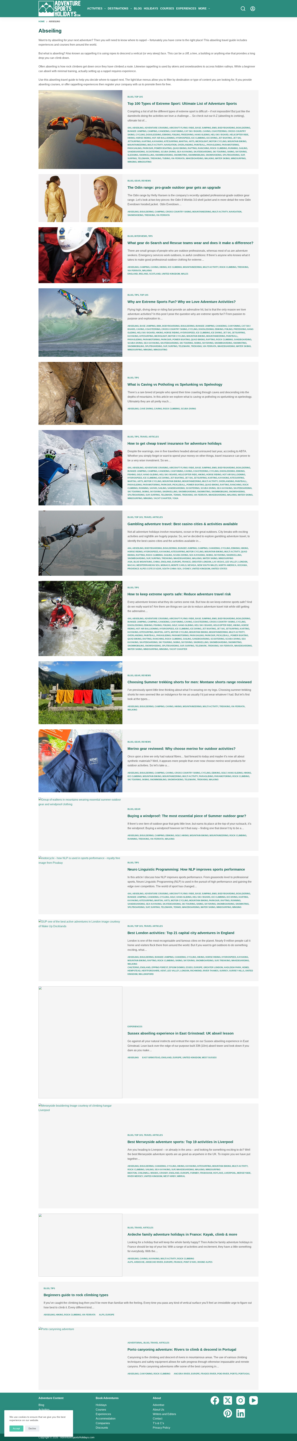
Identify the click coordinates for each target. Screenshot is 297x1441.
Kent (163, 970)
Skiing (230, 152)
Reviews (146, 181)
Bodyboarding (226, 128)
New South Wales (207, 565)
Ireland (143, 274)
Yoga (175, 498)
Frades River (208, 1374)
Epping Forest (160, 967)
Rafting (192, 148)
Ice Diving (211, 138)
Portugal (244, 1374)
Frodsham (206, 1173)
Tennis (177, 495)
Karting (146, 141)
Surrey (223, 970)
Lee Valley (231, 562)
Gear (137, 181)
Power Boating (163, 148)
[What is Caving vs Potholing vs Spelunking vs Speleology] (80, 393)
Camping (152, 131)
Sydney (187, 568)
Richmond (196, 970)
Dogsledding (153, 134)
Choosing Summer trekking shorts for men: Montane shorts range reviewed (190, 682)
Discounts (102, 1427)
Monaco (165, 565)
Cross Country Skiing (178, 212)
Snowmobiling (196, 155)
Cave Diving (146, 409)
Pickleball (178, 485)
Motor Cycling (218, 141)
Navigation (170, 145)
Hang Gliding (202, 134)
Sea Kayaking (184, 152)
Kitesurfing (171, 141)
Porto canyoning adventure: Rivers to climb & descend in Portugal (182, 1349)
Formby (194, 1173)
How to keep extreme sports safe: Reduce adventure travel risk (179, 594)
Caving (207, 131)
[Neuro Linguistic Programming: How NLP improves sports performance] (80, 885)
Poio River (223, 1374)
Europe (176, 562)
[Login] (252, 8)
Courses (167, 8)
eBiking (166, 134)
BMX (214, 128)
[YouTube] (253, 1400)
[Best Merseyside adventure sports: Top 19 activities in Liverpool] (80, 1155)
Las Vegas (218, 562)
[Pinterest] (227, 1413)
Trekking (155, 158)
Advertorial (135, 1343)
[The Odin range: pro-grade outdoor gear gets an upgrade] (80, 198)
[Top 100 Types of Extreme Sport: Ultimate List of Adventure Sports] (80, 129)
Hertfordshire (151, 970)
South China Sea (172, 568)
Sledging (133, 155)
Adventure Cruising (156, 128)
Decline (32, 1428)
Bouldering (243, 128)
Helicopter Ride (239, 134)
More (202, 8)
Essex (189, 967)
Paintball (200, 145)
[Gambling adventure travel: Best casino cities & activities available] (80, 543)
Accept (16, 1428)
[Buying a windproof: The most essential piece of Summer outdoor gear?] (80, 824)
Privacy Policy (161, 1427)
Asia (130, 562)
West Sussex (209, 1057)
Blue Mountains (143, 562)
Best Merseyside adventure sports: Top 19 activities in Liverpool (180, 1142)
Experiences (186, 8)
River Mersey (135, 1176)
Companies (103, 1423)
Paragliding (214, 145)
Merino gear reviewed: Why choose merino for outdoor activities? (181, 749)
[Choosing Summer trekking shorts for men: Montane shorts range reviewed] (80, 692)
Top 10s (138, 97)
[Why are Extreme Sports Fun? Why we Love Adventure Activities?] (80, 322)
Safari (153, 488)
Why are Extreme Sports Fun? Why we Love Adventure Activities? (182, 302)
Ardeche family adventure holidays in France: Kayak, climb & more (182, 1234)
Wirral (181, 1176)
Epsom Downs (177, 967)
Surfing (132, 158)
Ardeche (139, 1262)
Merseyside (244, 1173)
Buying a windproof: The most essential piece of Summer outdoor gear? (187, 816)
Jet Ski (237, 138)
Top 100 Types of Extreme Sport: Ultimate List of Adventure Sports (182, 103)
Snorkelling (146, 155)
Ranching (203, 148)
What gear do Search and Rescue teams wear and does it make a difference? (190, 243)
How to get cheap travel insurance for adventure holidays (175, 443)
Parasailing (135, 148)
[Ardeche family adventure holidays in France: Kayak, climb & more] (80, 1245)
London (242, 562)
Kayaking (157, 141)
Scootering (153, 152)
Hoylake (218, 1173)
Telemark (143, 158)
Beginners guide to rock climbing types (76, 1295)
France (186, 562)
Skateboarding (203, 152)
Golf (139, 474)
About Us (158, 1409)
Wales (184, 274)
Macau (131, 565)
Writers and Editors (164, 1414)
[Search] (243, 8)
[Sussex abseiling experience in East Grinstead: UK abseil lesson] (80, 1042)
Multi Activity (155, 145)
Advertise (158, 1404)
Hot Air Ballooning (163, 138)
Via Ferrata (178, 158)
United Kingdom (171, 274)
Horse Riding (143, 138)
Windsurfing (238, 158)
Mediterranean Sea (148, 565)
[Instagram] (240, 1400)
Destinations (118, 8)
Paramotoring (230, 145)
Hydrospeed (183, 138)
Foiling (176, 134)
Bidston (132, 1173)
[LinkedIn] (240, 1413)
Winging (132, 162)
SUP (243, 155)
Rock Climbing (218, 148)
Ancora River (182, 1374)
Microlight (201, 141)
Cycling (140, 134)
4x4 (129, 128)
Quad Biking (180, 148)
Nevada (192, 565)
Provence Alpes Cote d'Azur (144, 568)
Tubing (166, 158)
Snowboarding (164, 155)
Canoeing (163, 131)
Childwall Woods (148, 1173)
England (133, 274)
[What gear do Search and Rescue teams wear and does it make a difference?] (80, 255)
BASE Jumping (203, 128)
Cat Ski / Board (193, 131)
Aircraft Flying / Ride (181, 128)
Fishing (132, 474)
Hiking (131, 138)
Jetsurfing (134, 141)
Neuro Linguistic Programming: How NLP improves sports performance (186, 869)
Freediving (187, 134)
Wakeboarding (194, 158)
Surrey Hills (236, 970)
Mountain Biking (237, 141)
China (156, 562)
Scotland (155, 274)
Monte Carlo (178, 565)
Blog (138, 8)
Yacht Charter (162, 498)
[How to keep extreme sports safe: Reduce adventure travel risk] (80, 618)
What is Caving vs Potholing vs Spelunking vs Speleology (175, 384)
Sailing (243, 148)
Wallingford (146, 974)
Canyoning (176, 131)
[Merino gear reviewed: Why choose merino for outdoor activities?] (80, 760)
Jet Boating (225, 138)
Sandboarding (136, 152)
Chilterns (133, 967)
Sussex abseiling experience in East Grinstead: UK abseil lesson (181, 1033)
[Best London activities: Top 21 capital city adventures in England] (80, 950)
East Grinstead (151, 1057)
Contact (157, 1418)
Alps (130, 1262)
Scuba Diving (168, 152)
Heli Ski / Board (220, 134)
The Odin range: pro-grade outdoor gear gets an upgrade (174, 187)
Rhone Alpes (204, 1262)
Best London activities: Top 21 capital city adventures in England (181, 933)
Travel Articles (149, 437)
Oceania (242, 565)
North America (227, 565)
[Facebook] (215, 1400)
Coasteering (219, 131)
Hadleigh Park (232, 967)
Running (233, 148)
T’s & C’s (158, 1423)
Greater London (201, 562)
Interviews (140, 236)
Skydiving (241, 152)
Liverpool (230, 1173)
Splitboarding (231, 155)
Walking (209, 158)
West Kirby (169, 1176)
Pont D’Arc (190, 1262)
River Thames (210, 970)
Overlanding (185, 145)
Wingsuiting (144, 162)
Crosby (163, 1173)
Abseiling (138, 128)
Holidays (151, 8)
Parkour (148, 148)
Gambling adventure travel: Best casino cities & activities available (183, 524)
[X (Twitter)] (227, 1400)
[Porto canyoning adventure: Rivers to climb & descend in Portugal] (80, 1358)
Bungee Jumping (137, 131)
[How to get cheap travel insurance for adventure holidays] (80, 467)
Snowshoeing (214, 155)
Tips (150, 236)
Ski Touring (219, 152)
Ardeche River (154, 1262)
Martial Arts (186, 141)
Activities (94, 8)
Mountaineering (137, 145)
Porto (233, 1374)
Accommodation (106, 1418)
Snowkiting (180, 155)
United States (219, 568)
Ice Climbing (198, 138)
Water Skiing (222, 158)
